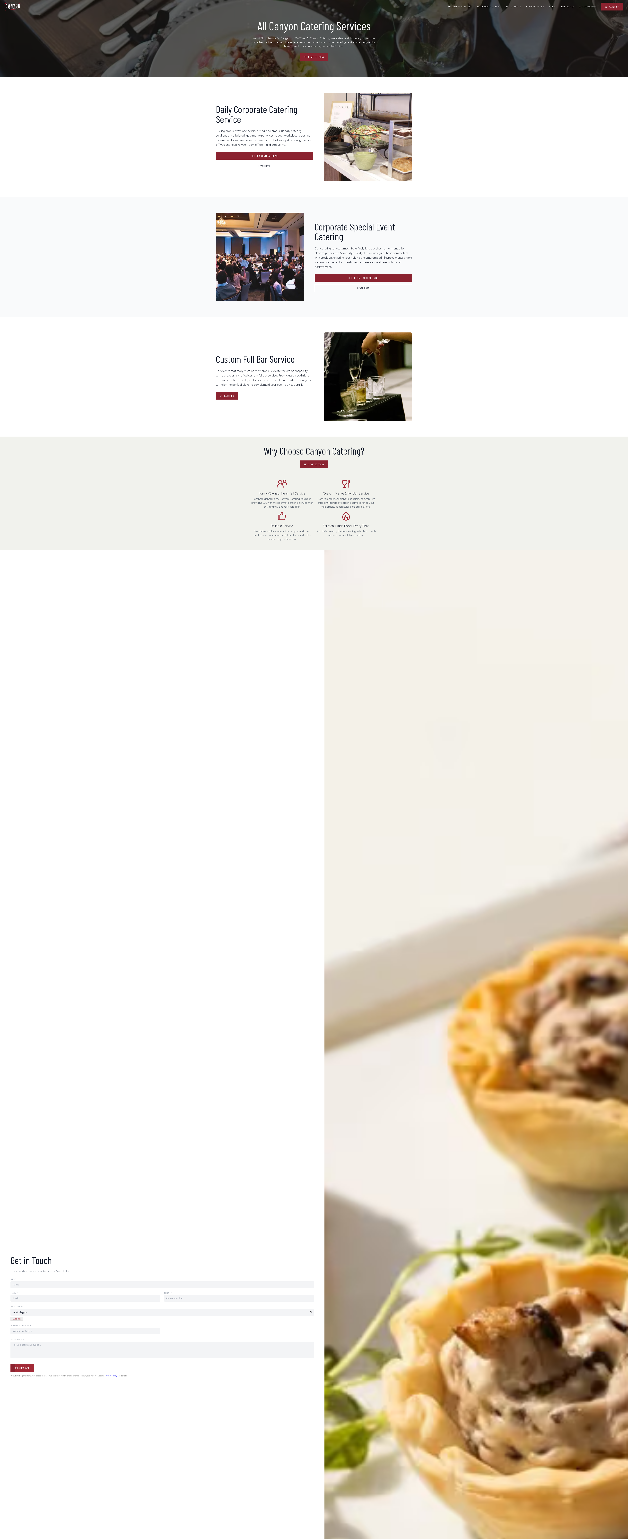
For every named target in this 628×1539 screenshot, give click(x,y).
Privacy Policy (111, 1375)
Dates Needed (17, 1307)
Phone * (168, 1293)
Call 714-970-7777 (587, 6)
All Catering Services (459, 6)
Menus (552, 6)
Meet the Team (567, 6)
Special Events (513, 6)
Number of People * (20, 1326)
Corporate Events (535, 6)
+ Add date (17, 1318)
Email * (14, 1293)
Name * (14, 1279)
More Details (17, 1339)
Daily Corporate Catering (488, 6)
